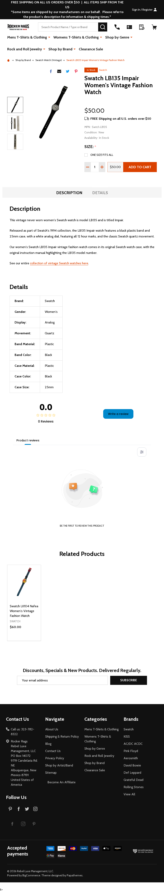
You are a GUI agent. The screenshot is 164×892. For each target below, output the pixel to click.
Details (100, 192)
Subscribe (128, 680)
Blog (48, 744)
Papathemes (75, 875)
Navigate (54, 719)
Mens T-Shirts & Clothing (27, 37)
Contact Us (53, 751)
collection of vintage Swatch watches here (59, 263)
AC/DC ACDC (133, 744)
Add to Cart (140, 167)
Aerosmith (131, 758)
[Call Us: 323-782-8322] (117, 27)
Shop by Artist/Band (59, 765)
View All (129, 794)
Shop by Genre (117, 37)
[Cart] (154, 27)
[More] (49, 37)
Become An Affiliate (61, 782)
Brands (131, 719)
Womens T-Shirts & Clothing (76, 37)
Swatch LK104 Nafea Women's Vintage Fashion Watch (24, 611)
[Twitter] (67, 71)
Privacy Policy (54, 758)
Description (69, 192)
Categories (95, 719)
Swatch (103, 69)
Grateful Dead (133, 780)
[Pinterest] (76, 71)
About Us (51, 729)
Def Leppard (132, 772)
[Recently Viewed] (141, 27)
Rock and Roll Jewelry (24, 49)
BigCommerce (31, 875)
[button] (12, 824)
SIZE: (90, 146)
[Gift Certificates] (129, 27)
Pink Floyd (131, 751)
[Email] (59, 71)
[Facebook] (50, 71)
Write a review (118, 414)
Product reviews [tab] (27, 440)
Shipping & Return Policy (62, 736)
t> (82, 445)
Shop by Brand (60, 49)
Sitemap (51, 772)
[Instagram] (35, 808)
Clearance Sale (91, 49)
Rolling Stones (134, 787)
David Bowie (132, 765)
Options (31, 641)
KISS (127, 736)
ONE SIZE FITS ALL (101, 155)
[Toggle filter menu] (141, 452)
